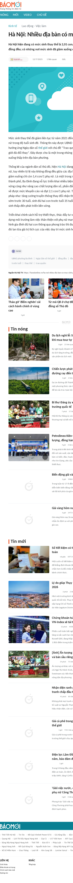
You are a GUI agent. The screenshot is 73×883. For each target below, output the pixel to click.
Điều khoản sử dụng (7, 867)
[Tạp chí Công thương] (56, 445)
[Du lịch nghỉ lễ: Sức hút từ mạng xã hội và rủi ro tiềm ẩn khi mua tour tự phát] (28, 347)
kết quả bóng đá (26, 847)
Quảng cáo (4, 873)
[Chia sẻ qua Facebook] (10, 238)
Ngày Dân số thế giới (45, 259)
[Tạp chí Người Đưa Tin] (54, 764)
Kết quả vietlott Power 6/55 (39, 835)
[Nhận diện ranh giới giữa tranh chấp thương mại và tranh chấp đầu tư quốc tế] (28, 699)
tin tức (22, 835)
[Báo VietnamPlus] (56, 378)
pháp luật (57, 843)
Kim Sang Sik (46, 851)
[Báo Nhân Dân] (55, 662)
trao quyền (41, 263)
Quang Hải (6, 839)
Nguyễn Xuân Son (43, 847)
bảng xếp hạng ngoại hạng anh (15, 843)
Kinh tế (12, 26)
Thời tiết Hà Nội (8, 835)
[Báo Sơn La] (13, 315)
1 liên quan (52, 59)
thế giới (43, 148)
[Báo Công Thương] (56, 412)
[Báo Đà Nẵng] (56, 592)
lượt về (35, 851)
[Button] (25, 59)
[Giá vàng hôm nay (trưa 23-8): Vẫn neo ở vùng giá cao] (28, 519)
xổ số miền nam (9, 851)
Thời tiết (35, 843)
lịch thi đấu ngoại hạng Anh (26, 839)
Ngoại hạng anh (8, 847)
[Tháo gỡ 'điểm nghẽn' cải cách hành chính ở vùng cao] (26, 288)
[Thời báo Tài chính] (55, 627)
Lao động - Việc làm (34, 26)
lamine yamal (61, 851)
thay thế (28, 263)
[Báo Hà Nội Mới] (51, 311)
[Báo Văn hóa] (55, 557)
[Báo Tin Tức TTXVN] (54, 345)
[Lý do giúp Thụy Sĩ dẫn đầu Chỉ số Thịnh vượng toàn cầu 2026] (28, 594)
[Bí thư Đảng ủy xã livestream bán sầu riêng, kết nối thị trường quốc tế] (28, 414)
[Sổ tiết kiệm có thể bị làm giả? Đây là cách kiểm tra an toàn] (28, 559)
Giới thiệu (4, 864)
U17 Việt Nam (56, 839)
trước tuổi (16, 263)
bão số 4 (46, 843)
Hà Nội (62, 167)
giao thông (24, 851)
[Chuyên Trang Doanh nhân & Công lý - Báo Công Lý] (55, 697)
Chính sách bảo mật (7, 870)
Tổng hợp (32, 864)
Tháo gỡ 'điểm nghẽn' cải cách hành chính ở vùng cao (24, 306)
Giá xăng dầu (60, 835)
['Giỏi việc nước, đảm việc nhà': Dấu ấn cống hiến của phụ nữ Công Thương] (28, 799)
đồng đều (62, 259)
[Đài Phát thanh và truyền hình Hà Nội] (16, 59)
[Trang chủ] (10, 5)
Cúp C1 (44, 839)
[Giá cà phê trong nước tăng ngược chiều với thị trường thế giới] (28, 732)
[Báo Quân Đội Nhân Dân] (56, 479)
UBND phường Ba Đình (22, 259)
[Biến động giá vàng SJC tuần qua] (28, 486)
